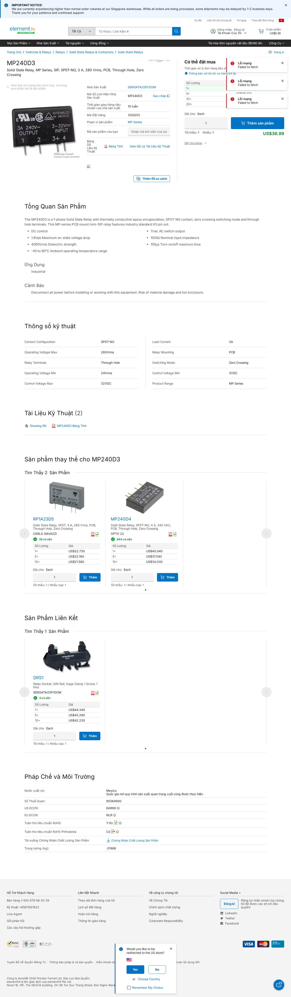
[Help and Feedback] (279, 985)
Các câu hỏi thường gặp (24, 927)
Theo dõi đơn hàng (262, 20)
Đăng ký (239, 29)
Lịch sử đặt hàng (89, 907)
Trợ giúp (241, 20)
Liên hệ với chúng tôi (219, 20)
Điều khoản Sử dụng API (183, 962)
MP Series (135, 122)
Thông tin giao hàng (92, 921)
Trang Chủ (14, 52)
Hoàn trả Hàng (88, 914)
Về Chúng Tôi (158, 900)
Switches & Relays (38, 52)
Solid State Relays (130, 52)
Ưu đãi (198, 20)
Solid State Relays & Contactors (91, 52)
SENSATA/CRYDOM (142, 87)
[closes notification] (286, 5)
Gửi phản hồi (15, 921)
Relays (60, 52)
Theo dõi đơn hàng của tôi (96, 900)
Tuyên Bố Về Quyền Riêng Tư (26, 962)
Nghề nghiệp (158, 914)
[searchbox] (133, 31)
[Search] (176, 31)
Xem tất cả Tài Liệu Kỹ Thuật (150, 146)
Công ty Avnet (16, 978)
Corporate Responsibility (166, 921)
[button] (18, 43)
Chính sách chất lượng (164, 907)
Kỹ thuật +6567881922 (23, 907)
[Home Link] (22, 31)
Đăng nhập (225, 29)
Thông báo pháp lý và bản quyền (71, 962)
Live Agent (14, 914)
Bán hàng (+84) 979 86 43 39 (28, 900)
